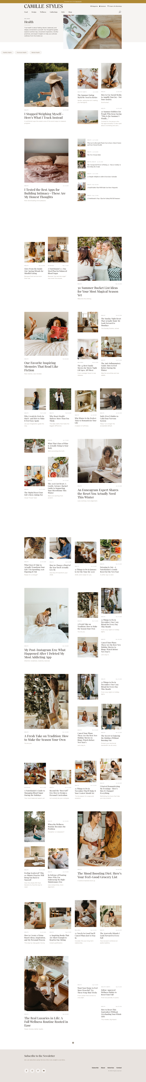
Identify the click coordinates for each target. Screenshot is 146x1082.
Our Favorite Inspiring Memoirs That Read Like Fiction (41, 366)
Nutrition (51, 265)
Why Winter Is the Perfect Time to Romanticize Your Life (85, 420)
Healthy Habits (7, 52)
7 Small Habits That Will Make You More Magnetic (102, 187)
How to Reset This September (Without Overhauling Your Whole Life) (111, 1013)
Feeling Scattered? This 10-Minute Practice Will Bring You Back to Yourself (34, 876)
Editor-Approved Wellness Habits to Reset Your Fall (109, 992)
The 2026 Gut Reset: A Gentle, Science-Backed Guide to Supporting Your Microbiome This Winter (58, 488)
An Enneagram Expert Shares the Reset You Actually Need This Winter (98, 493)
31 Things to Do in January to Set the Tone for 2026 (85, 570)
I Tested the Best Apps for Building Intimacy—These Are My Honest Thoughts (45, 193)
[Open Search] (120, 12)
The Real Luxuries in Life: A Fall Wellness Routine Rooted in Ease (46, 1021)
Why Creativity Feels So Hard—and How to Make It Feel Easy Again (34, 418)
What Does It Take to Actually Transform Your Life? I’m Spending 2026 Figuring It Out (34, 568)
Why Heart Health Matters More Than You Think (59, 418)
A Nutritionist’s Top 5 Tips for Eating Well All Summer (103, 198)
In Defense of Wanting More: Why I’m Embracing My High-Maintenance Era (57, 878)
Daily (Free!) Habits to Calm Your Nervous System (109, 418)
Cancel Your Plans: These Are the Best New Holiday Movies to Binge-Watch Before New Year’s (111, 647)
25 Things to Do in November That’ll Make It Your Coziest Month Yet (85, 790)
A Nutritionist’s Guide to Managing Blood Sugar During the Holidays (34, 792)
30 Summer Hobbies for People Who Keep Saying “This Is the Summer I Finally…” (111, 115)
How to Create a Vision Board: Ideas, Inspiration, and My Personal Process (34, 937)
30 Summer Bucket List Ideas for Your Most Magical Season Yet (98, 291)
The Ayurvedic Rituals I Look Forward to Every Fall (110, 935)
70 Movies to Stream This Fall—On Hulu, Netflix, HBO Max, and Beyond (110, 1049)
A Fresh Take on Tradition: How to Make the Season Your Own (87, 626)
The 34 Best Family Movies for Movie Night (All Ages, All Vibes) (87, 367)
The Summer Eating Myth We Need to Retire (87, 96)
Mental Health (36, 52)
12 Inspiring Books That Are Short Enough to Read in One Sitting (59, 937)
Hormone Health (21, 52)
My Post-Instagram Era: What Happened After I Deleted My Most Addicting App (44, 653)
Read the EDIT (78, 1)
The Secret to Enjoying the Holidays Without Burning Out (110, 737)
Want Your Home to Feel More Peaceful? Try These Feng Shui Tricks (88, 990)
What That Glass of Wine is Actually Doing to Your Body (58, 445)
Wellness (27, 18)
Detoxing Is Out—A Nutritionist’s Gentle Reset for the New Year (109, 569)
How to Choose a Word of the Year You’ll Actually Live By (60, 567)
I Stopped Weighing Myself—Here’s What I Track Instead (44, 115)
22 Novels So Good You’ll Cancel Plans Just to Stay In (85, 935)
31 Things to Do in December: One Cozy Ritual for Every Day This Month (110, 623)
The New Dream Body (94, 155)
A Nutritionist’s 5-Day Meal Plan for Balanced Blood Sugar (57, 270)
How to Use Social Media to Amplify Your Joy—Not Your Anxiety (111, 97)
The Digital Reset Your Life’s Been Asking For (33, 493)
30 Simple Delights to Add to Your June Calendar (102, 177)
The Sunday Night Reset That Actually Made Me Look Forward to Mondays (111, 322)
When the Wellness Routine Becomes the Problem (57, 826)
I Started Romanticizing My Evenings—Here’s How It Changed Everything (110, 789)
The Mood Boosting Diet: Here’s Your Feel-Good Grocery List (100, 875)
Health (26, 110)
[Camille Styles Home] (43, 6)
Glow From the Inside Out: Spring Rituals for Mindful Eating (33, 270)
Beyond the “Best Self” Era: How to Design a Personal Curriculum (59, 792)
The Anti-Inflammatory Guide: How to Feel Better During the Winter (111, 366)
